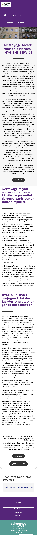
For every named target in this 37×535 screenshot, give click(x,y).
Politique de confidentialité (18, 530)
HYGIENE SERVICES (18, 527)
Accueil (18, 506)
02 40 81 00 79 (19, 464)
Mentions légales (18, 528)
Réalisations (18, 512)
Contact (18, 180)
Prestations (18, 509)
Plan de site (18, 532)
